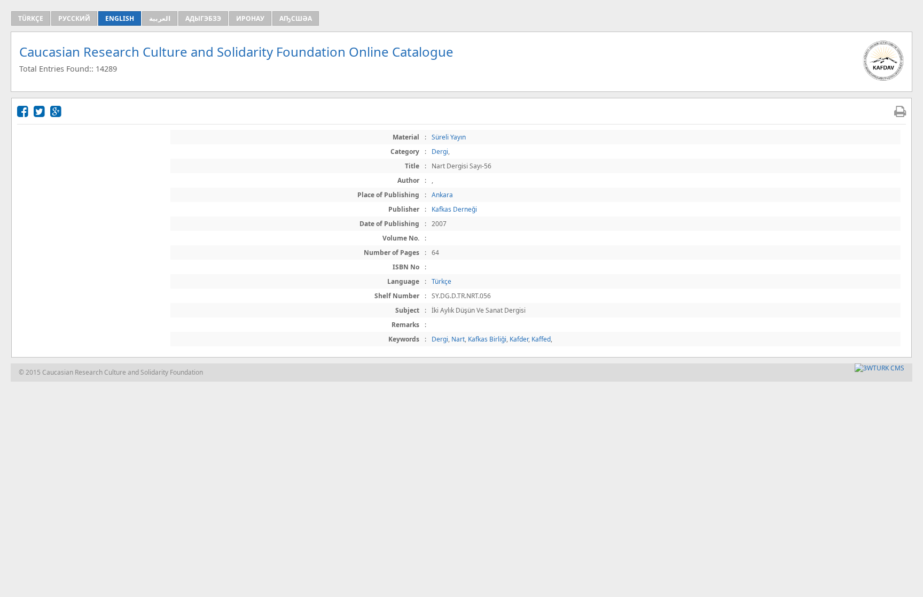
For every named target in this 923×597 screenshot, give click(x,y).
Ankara (442, 194)
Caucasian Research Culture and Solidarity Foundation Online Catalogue (236, 51)
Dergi (440, 151)
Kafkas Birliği (487, 339)
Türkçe (441, 281)
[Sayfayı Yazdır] (900, 111)
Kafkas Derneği (454, 209)
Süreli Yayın (449, 137)
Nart (458, 339)
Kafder (519, 339)
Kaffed (541, 339)
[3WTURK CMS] (879, 368)
